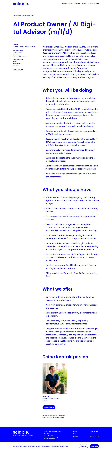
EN (95, 3)
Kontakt (90, 3)
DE (98, 3)
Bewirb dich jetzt (18, 70)
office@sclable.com (50, 438)
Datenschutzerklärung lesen (59, 446)
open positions (59, 417)
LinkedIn (45, 401)
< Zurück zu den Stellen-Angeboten (23, 15)
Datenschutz (94, 431)
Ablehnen (83, 446)
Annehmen (94, 446)
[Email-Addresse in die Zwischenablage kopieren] (57, 438)
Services (70, 3)
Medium (75, 434)
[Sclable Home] (21, 3)
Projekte (64, 3)
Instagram (76, 436)
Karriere (84, 3)
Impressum (93, 434)
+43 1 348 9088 (48, 436)
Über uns (77, 3)
